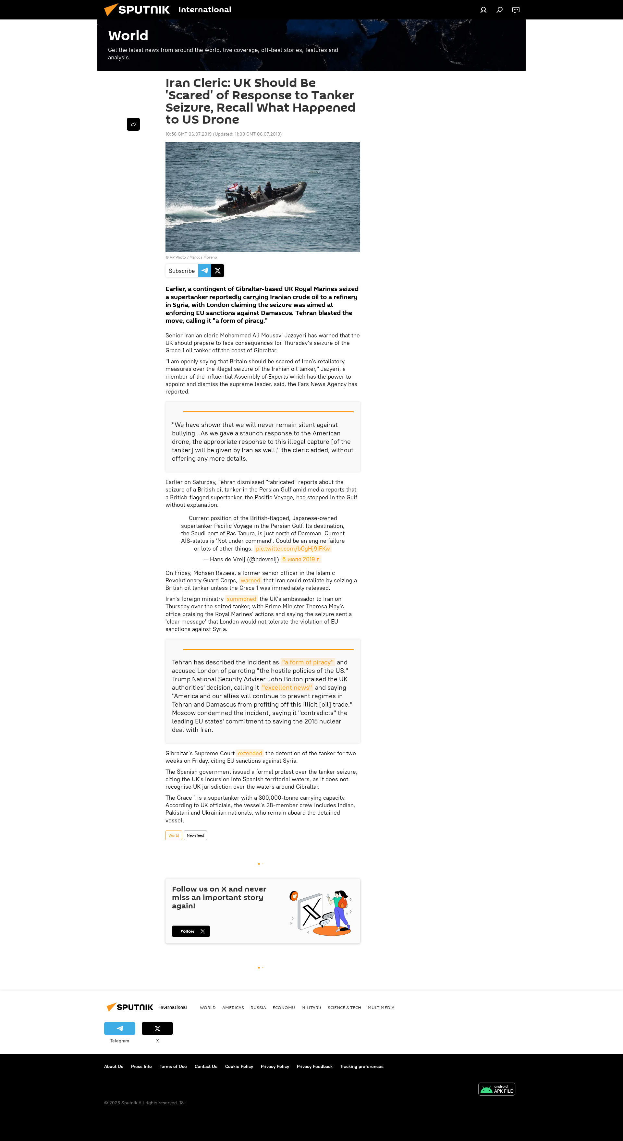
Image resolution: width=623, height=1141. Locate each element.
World (173, 835)
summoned (241, 598)
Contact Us (206, 1066)
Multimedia (381, 1007)
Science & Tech (344, 1007)
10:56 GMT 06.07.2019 (188, 134)
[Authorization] (483, 9)
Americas (233, 1007)
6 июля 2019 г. (301, 559)
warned (250, 580)
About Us (113, 1066)
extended (250, 753)
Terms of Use (173, 1066)
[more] (133, 124)
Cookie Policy (239, 1066)
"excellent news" (287, 687)
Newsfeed (195, 835)
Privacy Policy (275, 1066)
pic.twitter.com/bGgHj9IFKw (293, 548)
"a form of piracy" (308, 662)
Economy (284, 1007)
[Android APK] (497, 1090)
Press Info (141, 1066)
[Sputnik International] (139, 18)
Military (311, 1007)
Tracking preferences (362, 1066)
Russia (258, 1007)
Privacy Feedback (315, 1066)
